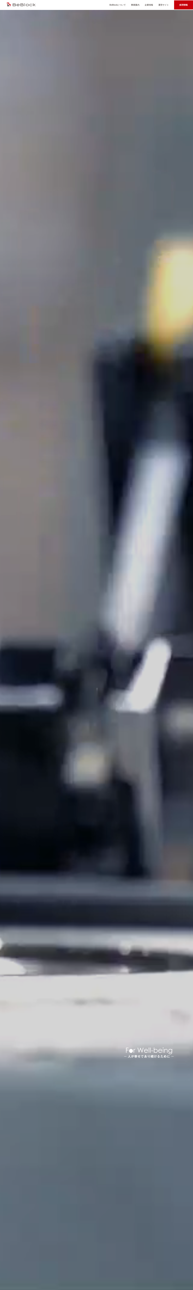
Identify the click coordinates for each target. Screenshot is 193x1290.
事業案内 (135, 5)
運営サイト (163, 5)
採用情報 (183, 5)
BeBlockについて (117, 5)
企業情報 (149, 5)
